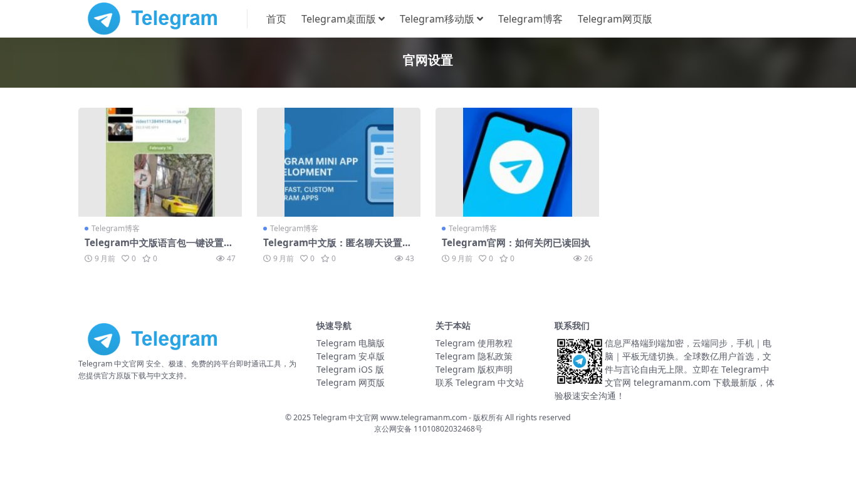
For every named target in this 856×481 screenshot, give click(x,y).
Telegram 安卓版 (350, 356)
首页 (276, 19)
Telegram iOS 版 (350, 369)
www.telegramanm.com (424, 417)
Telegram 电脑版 (350, 343)
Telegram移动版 (437, 19)
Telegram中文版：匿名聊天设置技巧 (337, 248)
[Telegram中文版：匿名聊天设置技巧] (338, 162)
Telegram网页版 (615, 19)
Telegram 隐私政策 (474, 356)
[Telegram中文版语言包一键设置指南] (160, 162)
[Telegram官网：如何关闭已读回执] (517, 162)
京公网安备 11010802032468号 (428, 428)
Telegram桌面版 (338, 19)
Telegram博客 (530, 19)
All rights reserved (538, 417)
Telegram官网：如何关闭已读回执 (516, 242)
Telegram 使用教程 (474, 343)
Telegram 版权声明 (474, 369)
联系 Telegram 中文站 (480, 382)
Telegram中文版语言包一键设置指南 (159, 248)
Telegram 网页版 (350, 382)
